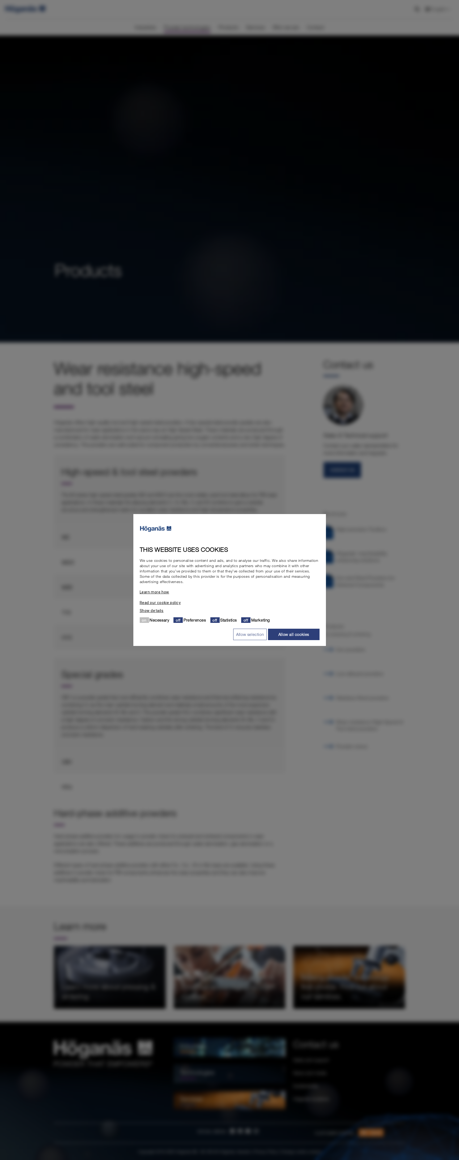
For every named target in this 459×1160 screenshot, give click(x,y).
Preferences (195, 620)
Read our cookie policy (160, 603)
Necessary (159, 620)
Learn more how (154, 592)
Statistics (228, 620)
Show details (152, 611)
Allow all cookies (293, 634)
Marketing (260, 620)
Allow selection (250, 634)
